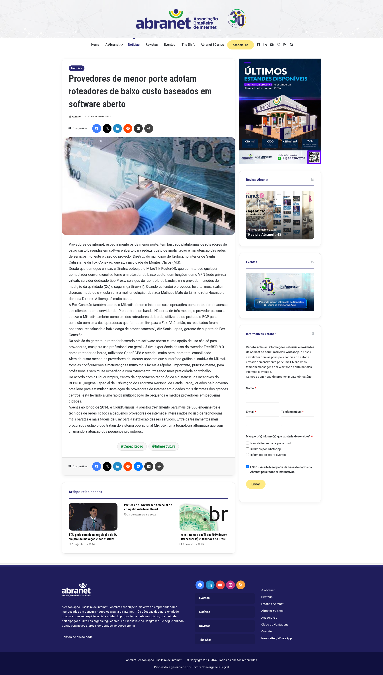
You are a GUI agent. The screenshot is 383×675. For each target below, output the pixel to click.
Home (95, 44)
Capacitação (133, 446)
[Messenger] (138, 466)
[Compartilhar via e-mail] (138, 128)
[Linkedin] (117, 128)
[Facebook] (96, 128)
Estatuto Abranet (272, 604)
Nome (251, 388)
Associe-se (240, 45)
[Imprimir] (148, 128)
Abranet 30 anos (212, 44)
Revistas (152, 44)
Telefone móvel (292, 411)
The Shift (188, 44)
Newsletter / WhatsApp (276, 638)
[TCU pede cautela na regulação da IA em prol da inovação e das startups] (93, 517)
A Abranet (112, 44)
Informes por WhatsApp (265, 449)
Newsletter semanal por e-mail (270, 443)
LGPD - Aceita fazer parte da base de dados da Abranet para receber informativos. (281, 470)
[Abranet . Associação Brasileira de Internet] (191, 19)
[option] (280, 215)
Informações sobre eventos (268, 454)
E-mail (251, 411)
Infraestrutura (165, 446)
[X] (107, 128)
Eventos (169, 44)
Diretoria (267, 597)
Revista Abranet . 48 (264, 234)
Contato (266, 631)
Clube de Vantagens (274, 624)
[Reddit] (127, 128)
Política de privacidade (77, 637)
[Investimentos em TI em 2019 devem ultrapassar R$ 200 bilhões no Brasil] (204, 517)
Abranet (76, 116)
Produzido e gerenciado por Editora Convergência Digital (191, 667)
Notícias (134, 44)
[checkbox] (247, 443)
